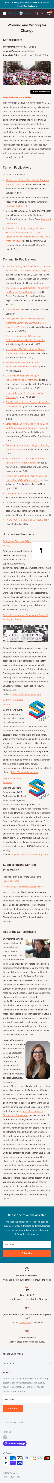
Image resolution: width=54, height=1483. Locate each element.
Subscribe (27, 1253)
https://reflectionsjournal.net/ (26, 694)
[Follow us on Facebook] (5, 1437)
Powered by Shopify (11, 1477)
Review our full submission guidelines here (23, 886)
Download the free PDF (16, 205)
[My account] (42, 13)
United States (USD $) (13, 1422)
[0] (48, 13)
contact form (25, 1322)
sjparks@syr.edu (11, 880)
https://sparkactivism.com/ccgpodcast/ (30, 854)
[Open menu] (4, 13)
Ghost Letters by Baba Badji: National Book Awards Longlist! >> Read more (27, 4)
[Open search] (36, 13)
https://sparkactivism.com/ (24, 772)
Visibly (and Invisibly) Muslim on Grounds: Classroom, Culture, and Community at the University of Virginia (26, 322)
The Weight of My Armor (17, 493)
